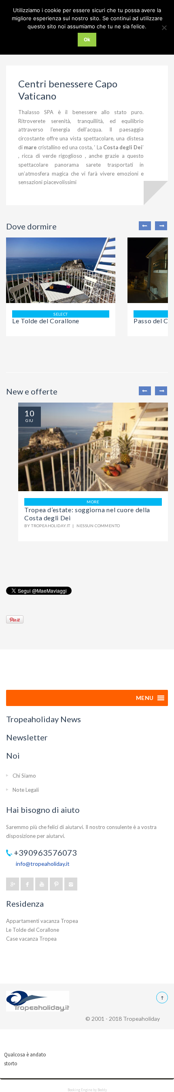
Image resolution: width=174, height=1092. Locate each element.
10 (29, 413)
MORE (93, 501)
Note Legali (26, 790)
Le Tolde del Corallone (45, 320)
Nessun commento (98, 525)
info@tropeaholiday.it (43, 863)
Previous (145, 225)
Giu (29, 420)
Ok (87, 39)
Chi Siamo (24, 775)
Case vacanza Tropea (31, 938)
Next (161, 225)
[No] (164, 27)
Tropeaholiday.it (50, 525)
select (60, 314)
